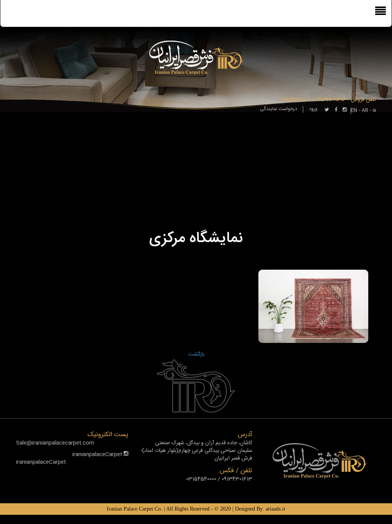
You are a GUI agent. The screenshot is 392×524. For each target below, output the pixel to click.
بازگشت (196, 354)
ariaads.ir (276, 509)
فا (374, 111)
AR (365, 111)
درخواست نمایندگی (278, 109)
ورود (313, 109)
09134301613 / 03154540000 (313, 100)
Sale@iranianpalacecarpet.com (55, 443)
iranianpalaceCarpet (98, 454)
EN (354, 111)
